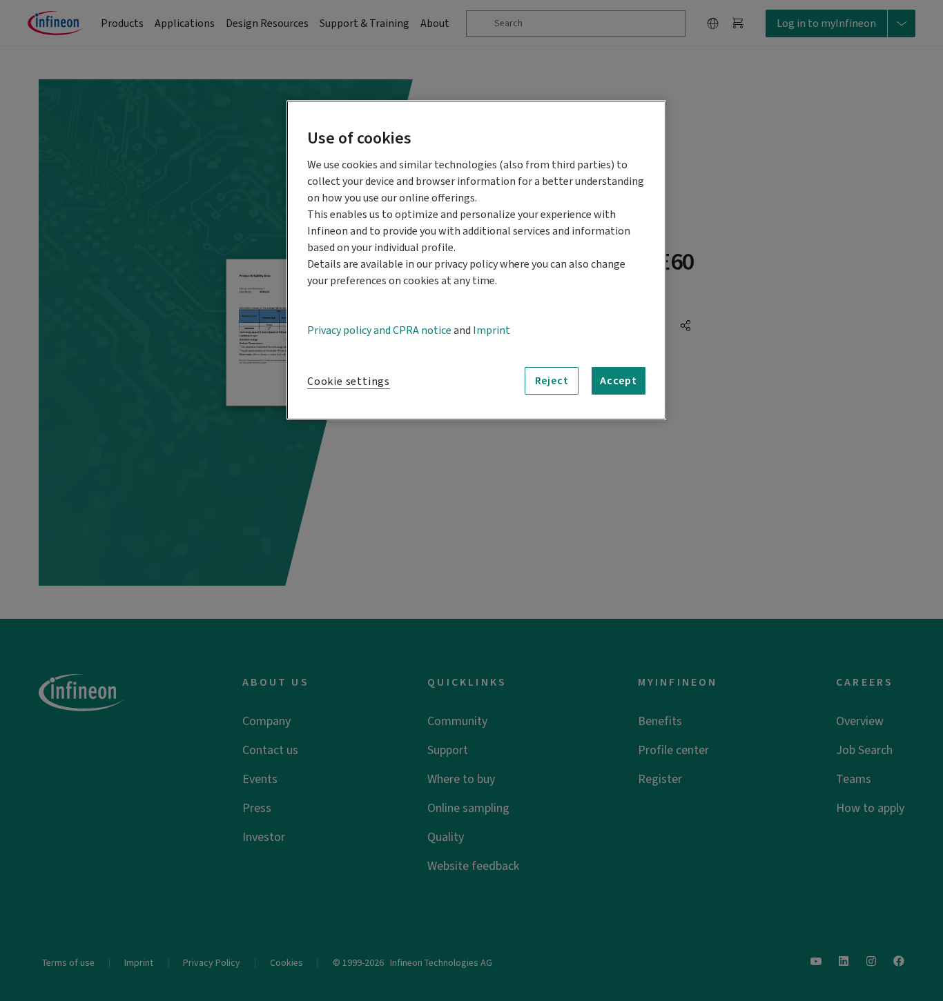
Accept (618, 380)
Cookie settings (348, 381)
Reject (552, 380)
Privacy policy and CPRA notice (379, 330)
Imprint (491, 330)
